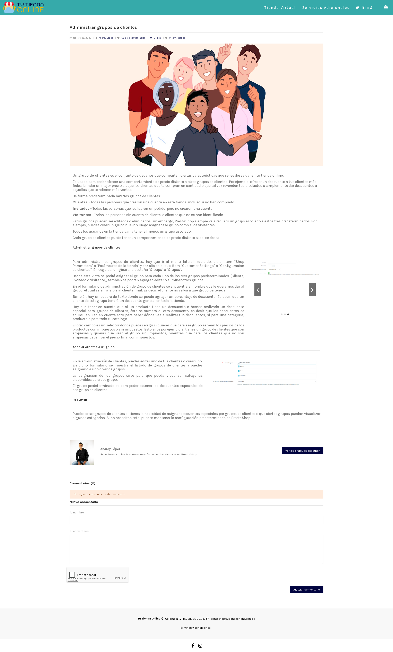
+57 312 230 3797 (194, 619)
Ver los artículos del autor (302, 451)
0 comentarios (177, 38)
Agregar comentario (306, 589)
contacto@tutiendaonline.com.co (233, 619)
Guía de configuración (133, 38)
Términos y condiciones (195, 628)
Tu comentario (79, 531)
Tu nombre (77, 512)
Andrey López (106, 38)
